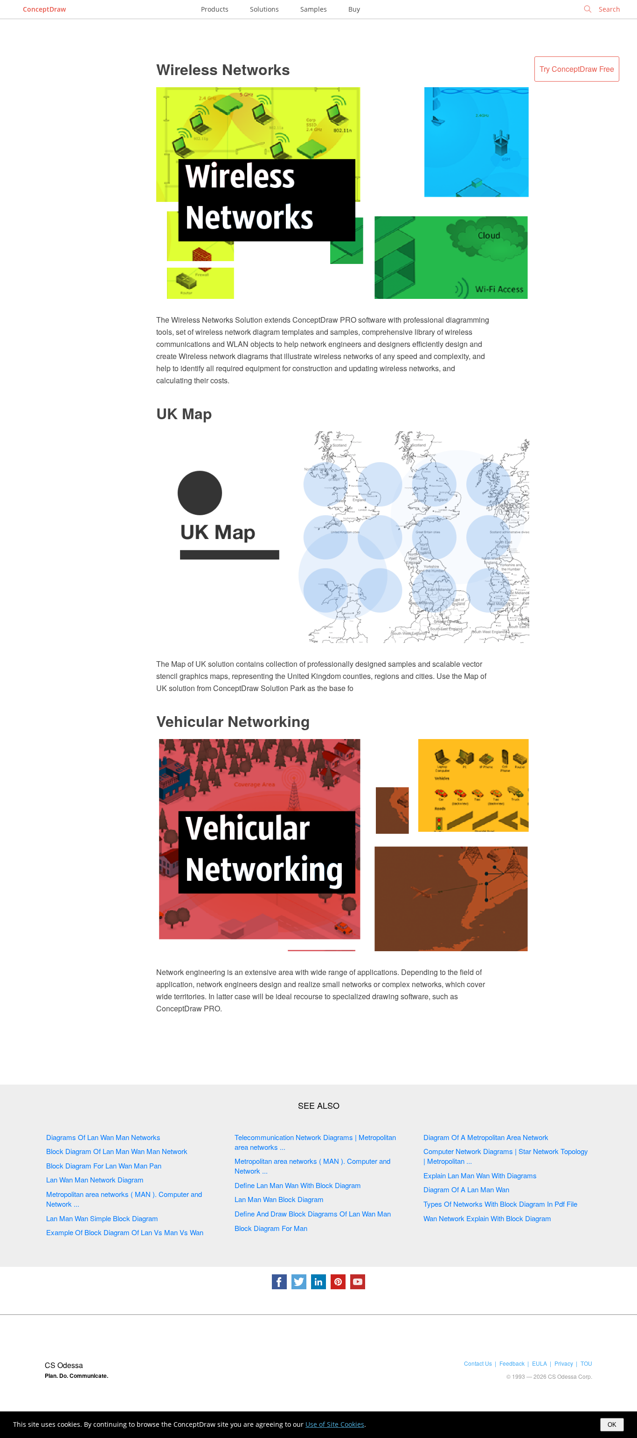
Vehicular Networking (233, 721)
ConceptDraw (44, 9)
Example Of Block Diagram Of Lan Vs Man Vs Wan (124, 1232)
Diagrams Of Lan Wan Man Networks (103, 1137)
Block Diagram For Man (271, 1228)
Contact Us (478, 1363)
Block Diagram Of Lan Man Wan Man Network (116, 1151)
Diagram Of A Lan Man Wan (466, 1189)
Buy (354, 9)
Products (214, 9)
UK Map (184, 413)
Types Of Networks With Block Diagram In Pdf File (500, 1204)
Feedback (512, 1363)
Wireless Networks (223, 69)
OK (612, 1424)
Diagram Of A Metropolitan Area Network (485, 1137)
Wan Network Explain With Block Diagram (487, 1218)
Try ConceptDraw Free (577, 68)
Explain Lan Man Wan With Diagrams (480, 1175)
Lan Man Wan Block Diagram (279, 1199)
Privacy (563, 1363)
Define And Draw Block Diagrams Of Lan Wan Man (313, 1213)
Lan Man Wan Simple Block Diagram (102, 1218)
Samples (313, 9)
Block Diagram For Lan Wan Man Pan (103, 1165)
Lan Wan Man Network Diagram (95, 1179)
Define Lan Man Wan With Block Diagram (298, 1185)
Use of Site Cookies (334, 1424)
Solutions (264, 9)
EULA (539, 1363)
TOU (586, 1363)
